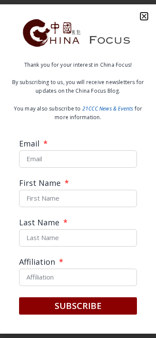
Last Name (40, 223)
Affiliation (38, 262)
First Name (41, 183)
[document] (78, 169)
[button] (144, 16)
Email (30, 144)
